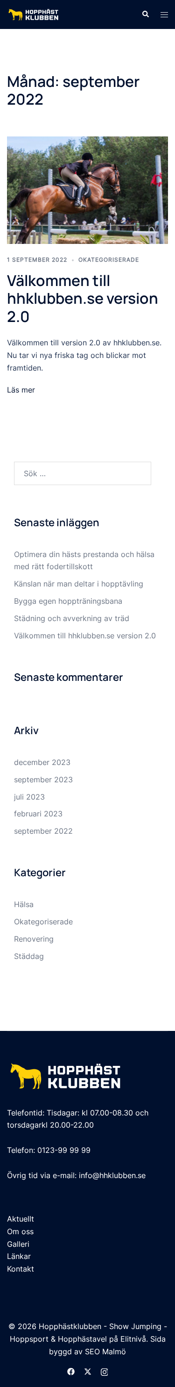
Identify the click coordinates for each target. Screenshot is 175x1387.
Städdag (29, 956)
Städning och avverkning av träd (71, 618)
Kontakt (20, 1268)
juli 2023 (29, 796)
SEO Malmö (105, 1351)
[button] (145, 14)
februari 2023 (38, 813)
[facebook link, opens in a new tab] (71, 1371)
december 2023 (42, 762)
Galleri (18, 1244)
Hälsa (24, 904)
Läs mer (21, 389)
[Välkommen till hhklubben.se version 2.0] (87, 189)
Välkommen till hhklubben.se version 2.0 (82, 298)
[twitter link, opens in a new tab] (87, 1371)
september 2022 (43, 831)
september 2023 (43, 779)
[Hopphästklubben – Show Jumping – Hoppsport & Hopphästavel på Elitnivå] (33, 13)
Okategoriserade (108, 259)
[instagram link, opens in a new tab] (104, 1371)
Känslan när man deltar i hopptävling (78, 583)
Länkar (19, 1256)
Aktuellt (20, 1218)
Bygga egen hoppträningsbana (68, 601)
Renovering (34, 939)
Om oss (20, 1231)
